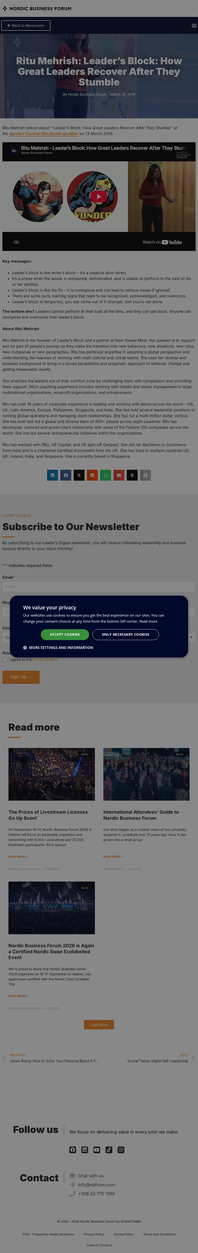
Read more (148, 621)
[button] (58, 647)
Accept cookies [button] (65, 634)
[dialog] (99, 626)
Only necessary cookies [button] (125, 634)
